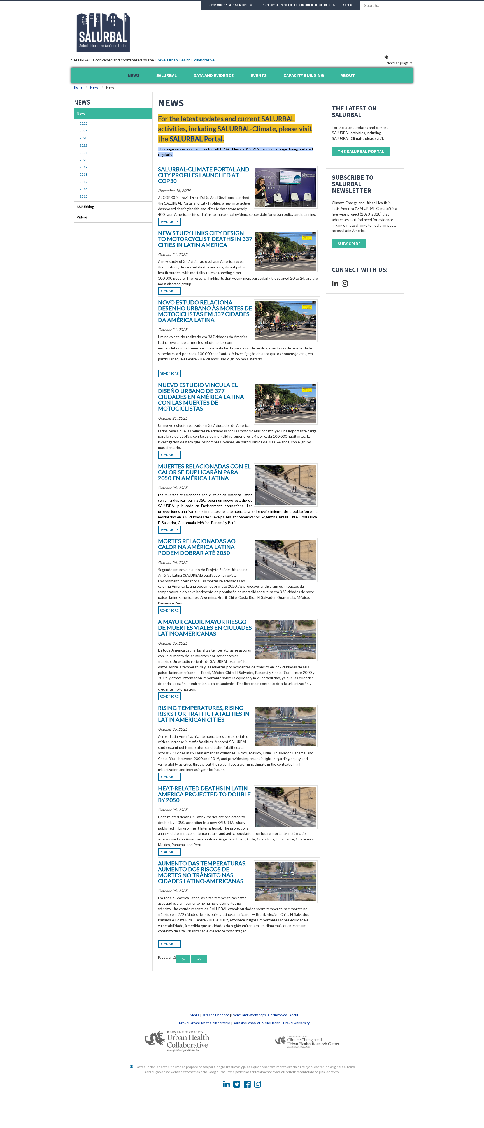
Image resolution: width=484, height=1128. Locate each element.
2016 (83, 189)
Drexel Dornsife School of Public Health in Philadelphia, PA (298, 5)
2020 (83, 160)
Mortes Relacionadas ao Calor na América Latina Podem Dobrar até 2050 (197, 547)
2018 (83, 174)
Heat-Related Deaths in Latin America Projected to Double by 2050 (204, 794)
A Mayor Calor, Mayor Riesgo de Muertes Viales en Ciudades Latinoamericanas (205, 627)
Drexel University (296, 1023)
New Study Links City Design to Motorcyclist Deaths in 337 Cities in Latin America (205, 239)
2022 (83, 145)
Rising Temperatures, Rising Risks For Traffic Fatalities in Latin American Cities (204, 713)
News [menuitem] (133, 75)
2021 (83, 152)
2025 (83, 123)
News (94, 87)
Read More (169, 221)
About (293, 1015)
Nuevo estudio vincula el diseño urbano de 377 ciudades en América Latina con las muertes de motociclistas (201, 396)
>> (198, 959)
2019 (83, 167)
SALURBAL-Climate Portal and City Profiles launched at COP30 (203, 175)
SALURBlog (85, 207)
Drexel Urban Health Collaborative (185, 59)
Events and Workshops (248, 1015)
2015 (83, 196)
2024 (83, 131)
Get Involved (277, 1015)
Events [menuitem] (259, 75)
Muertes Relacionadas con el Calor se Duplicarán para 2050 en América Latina (204, 472)
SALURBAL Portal (196, 139)
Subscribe (349, 243)
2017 (83, 182)
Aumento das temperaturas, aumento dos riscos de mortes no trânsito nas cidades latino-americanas (202, 872)
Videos (82, 217)
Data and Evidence (215, 1015)
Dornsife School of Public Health (257, 1023)
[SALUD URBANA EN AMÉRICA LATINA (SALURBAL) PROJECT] (127, 50)
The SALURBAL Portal (361, 151)
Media (194, 1015)
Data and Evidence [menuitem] (214, 75)
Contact (348, 5)
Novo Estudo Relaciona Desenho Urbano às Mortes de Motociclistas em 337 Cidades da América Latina (205, 311)
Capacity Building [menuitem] (303, 75)
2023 (83, 138)
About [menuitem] (348, 75)
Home (78, 87)
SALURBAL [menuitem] (166, 75)
